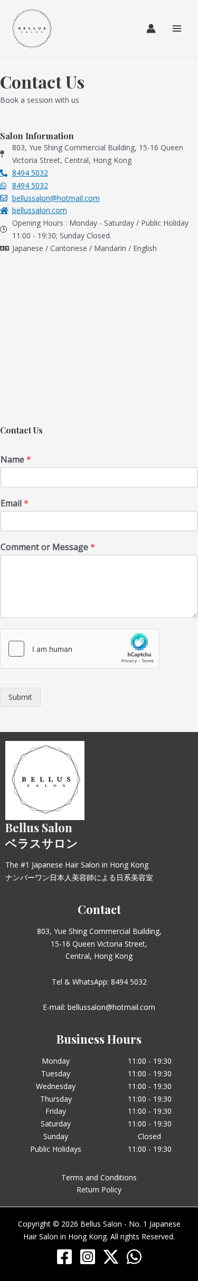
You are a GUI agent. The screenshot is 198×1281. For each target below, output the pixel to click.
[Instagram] (87, 1256)
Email (15, 503)
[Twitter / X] (110, 1256)
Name (16, 459)
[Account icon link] (151, 28)
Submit (20, 697)
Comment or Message (48, 547)
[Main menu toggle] (176, 28)
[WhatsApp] (134, 1256)
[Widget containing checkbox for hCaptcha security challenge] (79, 649)
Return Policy (99, 1189)
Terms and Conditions (99, 1177)
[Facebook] (64, 1256)
